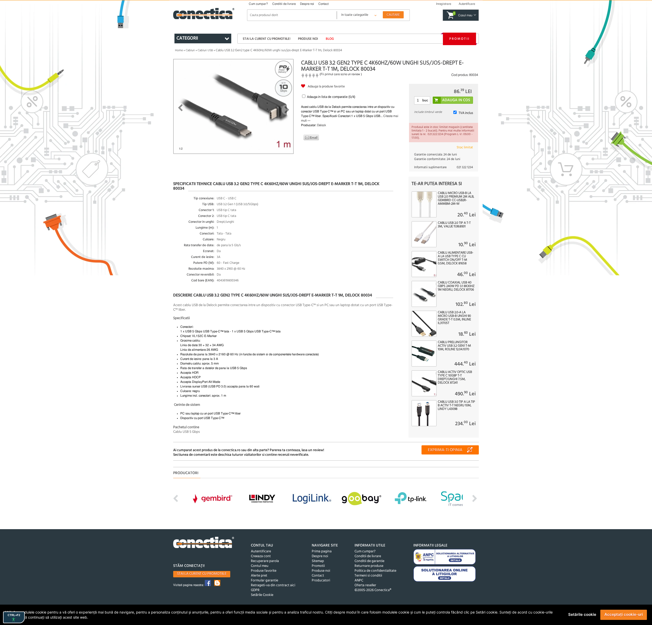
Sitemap (318, 561)
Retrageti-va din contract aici (273, 585)
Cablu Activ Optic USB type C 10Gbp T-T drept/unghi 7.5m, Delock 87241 (455, 377)
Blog (330, 39)
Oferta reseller (365, 585)
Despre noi (307, 3)
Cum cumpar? (258, 3)
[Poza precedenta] (180, 108)
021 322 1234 (465, 167)
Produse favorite (263, 571)
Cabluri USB (205, 50)
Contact (323, 3)
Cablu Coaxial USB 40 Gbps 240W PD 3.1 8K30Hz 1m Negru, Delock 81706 (456, 286)
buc (425, 100)
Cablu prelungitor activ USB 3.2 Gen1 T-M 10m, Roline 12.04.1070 (454, 346)
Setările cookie (582, 614)
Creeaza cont (261, 556)
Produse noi (308, 39)
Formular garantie (264, 580)
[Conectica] (203, 543)
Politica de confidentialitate (375, 571)
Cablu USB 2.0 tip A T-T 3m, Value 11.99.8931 (454, 224)
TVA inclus (466, 113)
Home (179, 50)
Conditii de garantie (369, 561)
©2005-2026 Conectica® (373, 590)
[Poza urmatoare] (287, 110)
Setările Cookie (262, 595)
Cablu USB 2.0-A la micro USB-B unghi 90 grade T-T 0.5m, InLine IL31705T (454, 318)
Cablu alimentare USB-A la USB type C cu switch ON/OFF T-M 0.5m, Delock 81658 (455, 258)
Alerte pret (259, 576)
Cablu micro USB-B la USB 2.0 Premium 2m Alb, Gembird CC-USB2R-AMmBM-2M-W (456, 198)
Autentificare (261, 551)
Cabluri (190, 50)
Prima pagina (322, 551)
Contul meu (259, 566)
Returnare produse (369, 566)
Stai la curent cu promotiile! (266, 39)
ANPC (359, 580)
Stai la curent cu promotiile (201, 574)
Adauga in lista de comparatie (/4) (331, 97)
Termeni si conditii (368, 576)
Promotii (459, 39)
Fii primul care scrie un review (340, 74)
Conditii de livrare (284, 3)
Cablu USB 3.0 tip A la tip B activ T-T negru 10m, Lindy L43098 (456, 405)
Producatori (321, 580)
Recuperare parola (265, 561)
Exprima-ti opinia (445, 450)
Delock (321, 125)
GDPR (255, 590)
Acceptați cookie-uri (623, 614)
